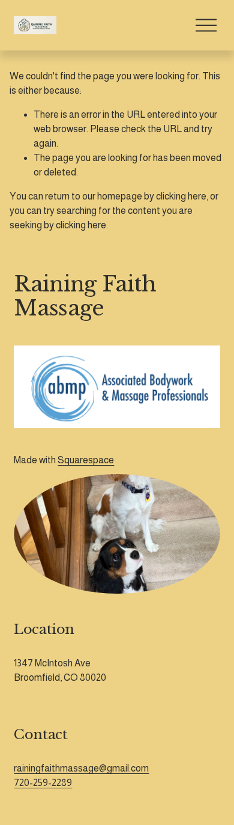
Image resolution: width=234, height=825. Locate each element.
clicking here (181, 196)
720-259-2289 (43, 783)
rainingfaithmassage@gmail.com (81, 768)
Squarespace (86, 460)
